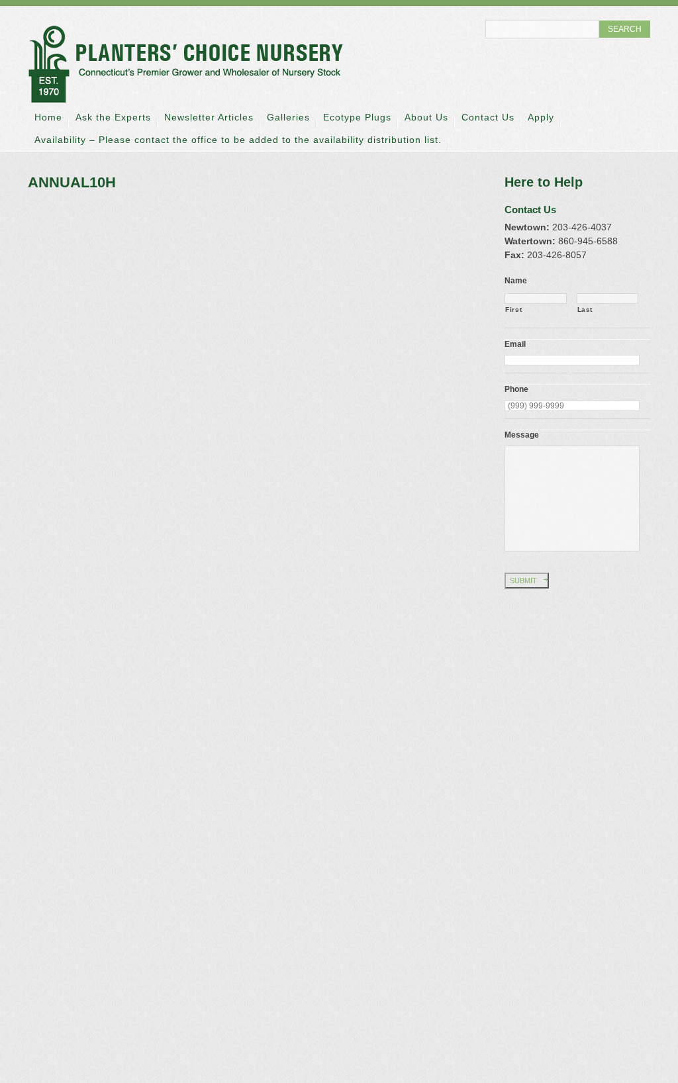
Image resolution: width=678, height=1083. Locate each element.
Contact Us (487, 117)
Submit (523, 581)
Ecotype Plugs (357, 117)
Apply (541, 117)
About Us (426, 117)
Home (48, 117)
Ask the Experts (113, 117)
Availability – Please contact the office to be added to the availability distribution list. (238, 139)
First (513, 309)
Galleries (288, 117)
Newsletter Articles (209, 117)
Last (585, 309)
